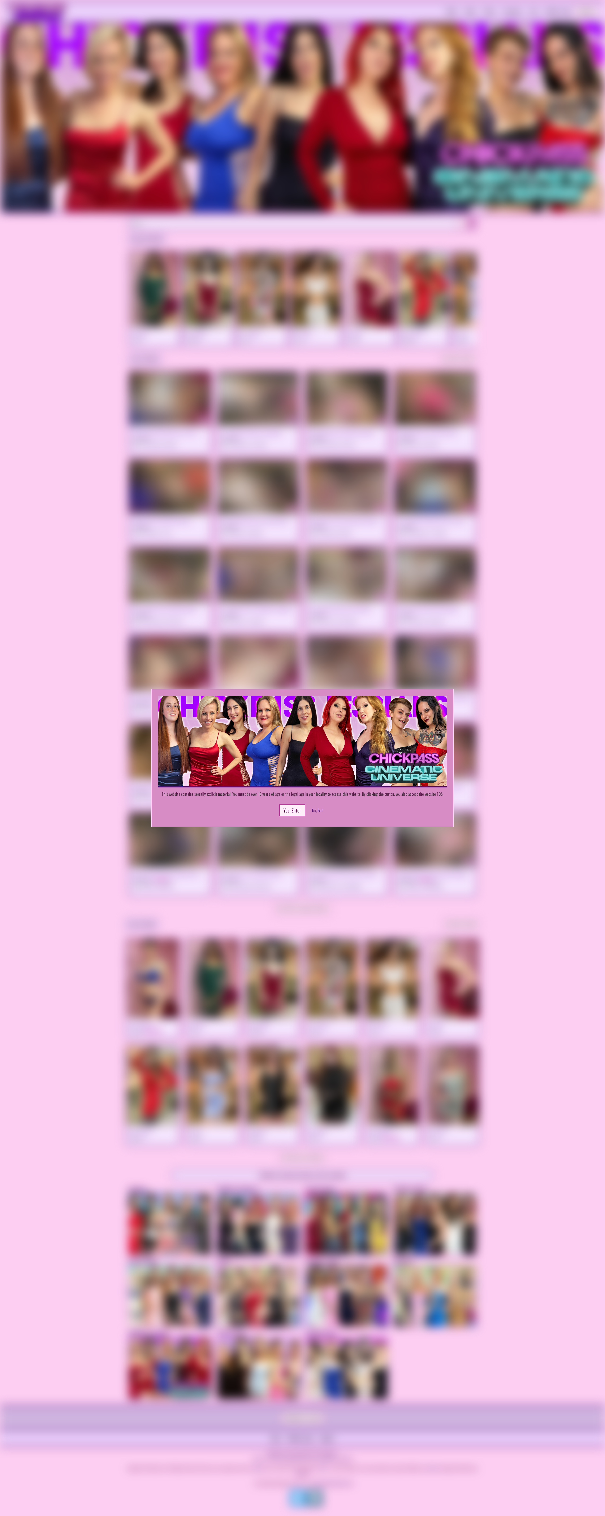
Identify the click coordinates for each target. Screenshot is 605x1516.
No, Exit (317, 810)
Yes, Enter (292, 810)
